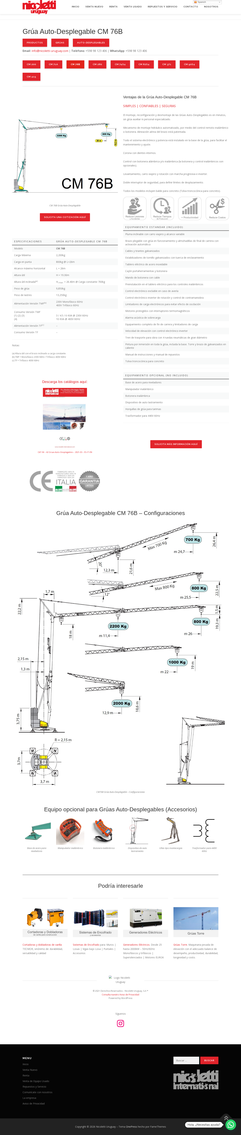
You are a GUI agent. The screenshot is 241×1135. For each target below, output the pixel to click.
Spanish (201, 2)
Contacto (190, 6)
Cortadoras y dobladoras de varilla (42, 944)
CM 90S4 (189, 64)
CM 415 (31, 76)
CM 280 (97, 64)
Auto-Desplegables (91, 42)
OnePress (131, 1126)
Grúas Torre (180, 944)
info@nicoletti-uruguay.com (50, 51)
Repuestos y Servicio (162, 6)
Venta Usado (133, 6)
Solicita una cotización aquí (65, 217)
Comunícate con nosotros (37, 1092)
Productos (35, 42)
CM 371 (166, 64)
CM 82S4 (144, 64)
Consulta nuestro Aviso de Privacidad (120, 994)
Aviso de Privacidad (34, 1103)
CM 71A (53, 64)
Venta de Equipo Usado (36, 1081)
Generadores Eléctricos (136, 944)
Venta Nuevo (94, 6)
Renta (113, 6)
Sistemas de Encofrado (86, 944)
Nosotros (211, 6)
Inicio (75, 6)
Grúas (60, 42)
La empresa (29, 1098)
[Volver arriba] (226, 1118)
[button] (230, 1124)
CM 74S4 (120, 64)
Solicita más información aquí (176, 444)
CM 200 (31, 64)
